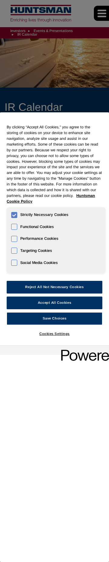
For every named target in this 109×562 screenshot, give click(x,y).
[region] (54, 337)
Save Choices (55, 318)
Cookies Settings (54, 334)
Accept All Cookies (54, 302)
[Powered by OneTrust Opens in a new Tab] (83, 351)
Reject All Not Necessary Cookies (54, 287)
